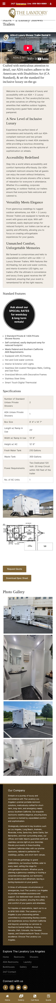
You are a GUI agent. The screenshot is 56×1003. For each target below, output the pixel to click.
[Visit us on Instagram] (12, 987)
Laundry (28, 962)
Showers (34, 957)
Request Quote (14, 569)
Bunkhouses (9, 967)
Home (6, 957)
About (35, 967)
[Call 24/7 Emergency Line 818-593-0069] (32, 3)
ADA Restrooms (10, 962)
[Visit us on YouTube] (18, 987)
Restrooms (19, 957)
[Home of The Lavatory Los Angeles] (28, 13)
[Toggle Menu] (4, 3)
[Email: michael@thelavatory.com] (25, 987)
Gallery (23, 967)
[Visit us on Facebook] (5, 987)
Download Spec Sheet (17, 578)
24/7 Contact (9, 971)
